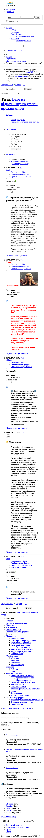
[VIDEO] (10, 810)
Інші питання (17, 654)
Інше (13, 671)
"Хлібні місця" (12, 656)
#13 (22, 432)
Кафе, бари (16, 660)
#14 (22, 556)
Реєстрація (10, 9)
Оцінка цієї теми (11, 129)
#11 (22, 260)
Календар (15, 32)
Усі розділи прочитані (25, 36)
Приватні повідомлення (16, 623)
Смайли (9, 806)
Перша (18, 85)
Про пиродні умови (12, 768)
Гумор (13, 691)
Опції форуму (16, 34)
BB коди (9, 804)
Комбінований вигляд (20, 161)
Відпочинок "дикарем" (21, 643)
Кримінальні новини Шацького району (25, 679)
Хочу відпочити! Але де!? (22, 649)
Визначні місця (17, 665)
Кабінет (9, 621)
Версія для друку (18, 120)
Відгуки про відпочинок (16, 61)
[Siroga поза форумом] (29, 286)
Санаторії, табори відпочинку (24, 640)
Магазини (15, 658)
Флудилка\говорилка (20, 695)
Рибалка (14, 669)
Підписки (10, 625)
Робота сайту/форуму (15, 697)
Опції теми (9, 115)
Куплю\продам (17, 684)
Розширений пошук (14, 50)
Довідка (14, 30)
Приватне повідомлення (21, 176)
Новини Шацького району (22, 676)
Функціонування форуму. (22, 702)
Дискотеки (15, 662)
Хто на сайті (11, 627)
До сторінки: (11, 89)
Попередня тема (9, 708)
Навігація (15, 39)
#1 (21, 168)
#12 (22, 358)
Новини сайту (17, 704)
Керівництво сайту (23, 41)
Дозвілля (10, 667)
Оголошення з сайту (24, 647)
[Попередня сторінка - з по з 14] (22, 85)
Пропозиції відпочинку (21, 645)
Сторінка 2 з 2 (7, 85)
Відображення (10, 154)
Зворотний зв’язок (14, 825)
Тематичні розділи (14, 673)
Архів (8, 830)
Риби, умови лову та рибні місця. (16, 735)
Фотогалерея (16, 693)
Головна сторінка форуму (17, 632)
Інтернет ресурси (18, 687)
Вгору (3, 614)
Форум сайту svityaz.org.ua (17, 827)
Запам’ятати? (14, 21)
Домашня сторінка (19, 567)
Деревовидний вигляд (20, 164)
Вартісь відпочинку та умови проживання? (19, 103)
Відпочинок (11, 59)
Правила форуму (8, 817)
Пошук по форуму (14, 630)
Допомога (10, 12)
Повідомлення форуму (20, 174)
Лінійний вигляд (18, 159)
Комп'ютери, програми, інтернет (25, 689)
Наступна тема (24, 708)
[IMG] (8, 808)
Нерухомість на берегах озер (23, 682)
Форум (9, 28)
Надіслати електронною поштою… (25, 122)
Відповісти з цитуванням (17, 255)
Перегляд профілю (18, 172)
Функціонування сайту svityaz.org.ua (27, 700)
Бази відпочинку (18, 638)
